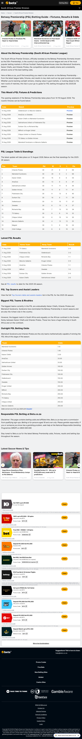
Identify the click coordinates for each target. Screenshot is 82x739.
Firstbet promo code (8, 610)
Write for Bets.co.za (41, 705)
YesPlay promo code (8, 552)
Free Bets (41, 667)
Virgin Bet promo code (8, 623)
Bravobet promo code (8, 637)
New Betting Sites (41, 672)
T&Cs (51, 512)
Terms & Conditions (41, 714)
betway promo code (8, 580)
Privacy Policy (41, 718)
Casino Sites (41, 682)
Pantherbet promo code (9, 596)
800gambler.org (47, 734)
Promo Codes (41, 662)
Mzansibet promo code (9, 566)
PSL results (11, 284)
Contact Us (41, 708)
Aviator (41, 677)
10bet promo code (7, 510)
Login (41, 724)
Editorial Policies (41, 711)
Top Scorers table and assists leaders (27, 295)
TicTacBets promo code (9, 524)
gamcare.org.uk (34, 734)
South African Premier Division (15, 8)
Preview (70, 111)
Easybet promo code (8, 538)
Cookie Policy (41, 721)
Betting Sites (63, 3)
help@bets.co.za (61, 653)
